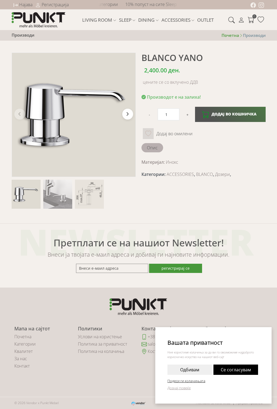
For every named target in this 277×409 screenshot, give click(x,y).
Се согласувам (236, 370)
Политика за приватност (102, 344)
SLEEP (125, 20)
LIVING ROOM (97, 20)
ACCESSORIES (175, 20)
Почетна (22, 337)
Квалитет (23, 351)
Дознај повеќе (179, 387)
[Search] (231, 20)
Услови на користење (100, 337)
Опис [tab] (152, 148)
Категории (25, 344)
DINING (146, 20)
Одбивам (189, 370)
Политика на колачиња (101, 351)
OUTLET (205, 20)
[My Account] (241, 20)
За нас (20, 359)
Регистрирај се (175, 268)
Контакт (22, 366)
